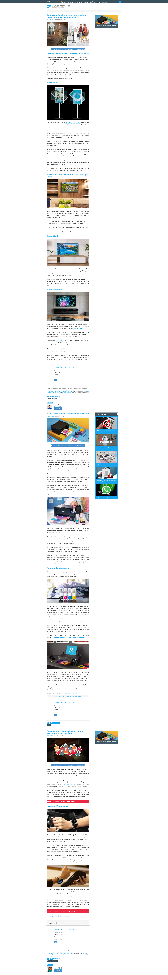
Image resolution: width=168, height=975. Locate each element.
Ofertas (48, 960)
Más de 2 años (58, 377)
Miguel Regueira (50, 19)
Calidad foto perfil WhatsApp (76, 2)
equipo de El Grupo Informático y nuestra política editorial (60, 391)
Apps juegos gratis (90, 1)
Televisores (55, 398)
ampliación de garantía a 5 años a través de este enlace (69, 637)
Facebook (85, 391)
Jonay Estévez (49, 735)
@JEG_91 (56, 968)
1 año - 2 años (58, 374)
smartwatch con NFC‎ (70, 784)
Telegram (59, 392)
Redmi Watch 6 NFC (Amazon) (66, 801)
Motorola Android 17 (66, 1)
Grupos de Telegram (65, 2)
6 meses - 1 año (58, 372)
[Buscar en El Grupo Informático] (120, 2)
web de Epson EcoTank (70, 693)
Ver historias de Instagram (102, 2)
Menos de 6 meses (59, 370)
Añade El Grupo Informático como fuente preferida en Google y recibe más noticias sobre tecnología (69, 49)
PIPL (94, 2)
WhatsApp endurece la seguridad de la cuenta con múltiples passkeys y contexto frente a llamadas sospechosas (68, 54)
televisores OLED (78, 328)
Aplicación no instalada (87, 2)
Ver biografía (58, 408)
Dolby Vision (59, 340)
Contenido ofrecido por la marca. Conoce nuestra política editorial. (68, 696)
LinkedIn (64, 406)
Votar (56, 380)
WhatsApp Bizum (82, 1)
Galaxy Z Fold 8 (75, 1)
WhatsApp (54, 392)
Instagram (49, 392)
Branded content (50, 416)
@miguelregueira (57, 406)
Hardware (49, 398)
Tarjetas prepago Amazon (101, 1)
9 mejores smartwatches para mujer (59, 916)
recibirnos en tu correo (67, 392)
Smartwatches (54, 960)
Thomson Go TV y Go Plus (72, 122)
